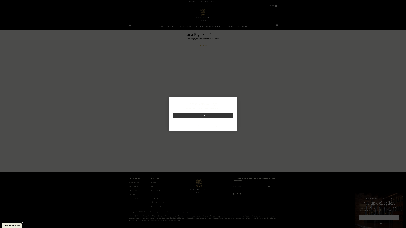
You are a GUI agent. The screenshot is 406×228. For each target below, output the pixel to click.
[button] (12, 225)
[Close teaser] (22, 222)
